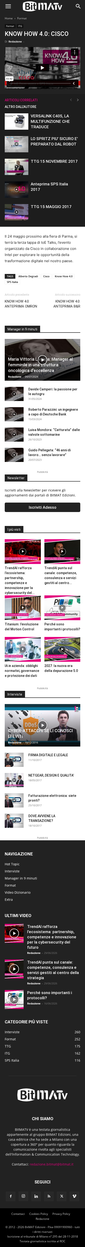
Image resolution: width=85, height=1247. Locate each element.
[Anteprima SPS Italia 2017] (16, 189)
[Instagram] (23, 1196)
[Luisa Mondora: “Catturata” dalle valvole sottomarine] (14, 434)
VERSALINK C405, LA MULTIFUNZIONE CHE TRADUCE (50, 121)
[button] (8, 6)
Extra (9, 899)
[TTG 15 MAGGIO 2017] (16, 212)
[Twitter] (61, 1196)
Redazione (15, 41)
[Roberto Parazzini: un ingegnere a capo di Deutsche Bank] (14, 414)
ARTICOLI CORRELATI (21, 100)
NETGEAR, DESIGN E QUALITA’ (51, 775)
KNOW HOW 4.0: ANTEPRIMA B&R (66, 303)
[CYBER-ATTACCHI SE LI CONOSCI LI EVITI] (42, 725)
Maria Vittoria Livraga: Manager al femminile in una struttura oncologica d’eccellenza (40, 365)
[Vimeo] (74, 1196)
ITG (20, 26)
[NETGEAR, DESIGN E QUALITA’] (14, 780)
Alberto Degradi (28, 276)
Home (9, 18)
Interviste (12, 871)
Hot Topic (12, 864)
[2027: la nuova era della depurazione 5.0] (62, 649)
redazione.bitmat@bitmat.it (51, 1164)
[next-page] (78, 100)
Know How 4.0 (63, 276)
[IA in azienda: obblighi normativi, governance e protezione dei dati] (23, 649)
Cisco (46, 276)
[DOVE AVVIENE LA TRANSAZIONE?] (14, 821)
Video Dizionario (17, 892)
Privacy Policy (61, 1214)
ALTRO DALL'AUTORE (20, 107)
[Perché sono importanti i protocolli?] (62, 607)
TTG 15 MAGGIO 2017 (51, 206)
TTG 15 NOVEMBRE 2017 (54, 161)
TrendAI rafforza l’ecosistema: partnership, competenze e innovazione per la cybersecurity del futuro (51, 937)
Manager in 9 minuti (21, 878)
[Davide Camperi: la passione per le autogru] (14, 394)
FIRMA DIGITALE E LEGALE (48, 755)
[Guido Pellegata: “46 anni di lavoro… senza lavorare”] (14, 455)
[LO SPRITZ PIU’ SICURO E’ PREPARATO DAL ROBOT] (16, 144)
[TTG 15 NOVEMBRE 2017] (16, 167)
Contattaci (18, 1214)
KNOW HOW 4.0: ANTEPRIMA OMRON (21, 303)
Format (22, 18)
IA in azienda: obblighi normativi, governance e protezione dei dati (22, 671)
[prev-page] (70, 100)
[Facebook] (10, 1196)
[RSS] (49, 1196)
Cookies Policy (38, 1214)
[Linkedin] (36, 1196)
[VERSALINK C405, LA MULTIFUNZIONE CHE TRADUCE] (16, 121)
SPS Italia (12, 282)
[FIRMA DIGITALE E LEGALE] (14, 760)
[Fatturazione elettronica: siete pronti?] (14, 800)
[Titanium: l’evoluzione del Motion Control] (23, 607)
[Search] (78, 6)
